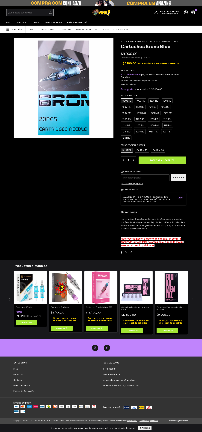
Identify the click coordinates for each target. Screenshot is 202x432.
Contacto (36, 22)
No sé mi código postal (132, 183)
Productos (21, 22)
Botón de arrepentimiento (149, 421)
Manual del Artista (53, 22)
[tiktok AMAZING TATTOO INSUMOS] (107, 348)
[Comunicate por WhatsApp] (185, 13)
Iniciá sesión (172, 11)
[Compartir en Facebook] (121, 252)
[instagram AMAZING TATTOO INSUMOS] (95, 348)
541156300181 (109, 369)
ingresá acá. (132, 421)
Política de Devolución (77, 22)
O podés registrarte (169, 14)
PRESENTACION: (133, 145)
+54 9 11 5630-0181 (112, 374)
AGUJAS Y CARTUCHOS (137, 41)
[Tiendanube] (179, 421)
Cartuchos (154, 41)
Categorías (16, 29)
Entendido (145, 428)
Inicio (8, 22)
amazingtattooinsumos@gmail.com (119, 380)
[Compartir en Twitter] (126, 252)
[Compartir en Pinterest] (131, 252)
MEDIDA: (129, 95)
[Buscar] (50, 12)
